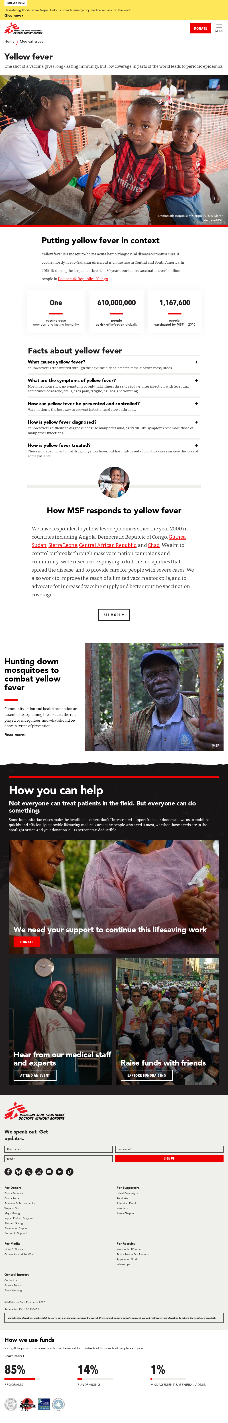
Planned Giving (13, 1223)
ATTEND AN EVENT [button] (35, 1075)
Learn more (13, 1356)
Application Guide (127, 1259)
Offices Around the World (19, 1254)
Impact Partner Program (18, 1218)
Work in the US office (129, 1249)
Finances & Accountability (20, 1203)
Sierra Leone (62, 545)
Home (9, 41)
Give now (12, 15)
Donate (27, 942)
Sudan (39, 545)
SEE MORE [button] (112, 614)
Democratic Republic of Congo (83, 279)
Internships (123, 1264)
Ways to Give (12, 1208)
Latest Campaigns (127, 1193)
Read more (14, 734)
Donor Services (13, 1193)
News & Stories (13, 1249)
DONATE (200, 28)
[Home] (59, 28)
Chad (154, 545)
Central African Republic (107, 545)
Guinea (177, 537)
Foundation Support (16, 1228)
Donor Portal (12, 1198)
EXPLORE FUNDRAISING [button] (146, 1075)
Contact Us (10, 1280)
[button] (114, 361)
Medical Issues (31, 41)
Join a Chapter (125, 1213)
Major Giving (12, 1213)
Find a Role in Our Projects (133, 1254)
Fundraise (122, 1198)
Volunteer (122, 1208)
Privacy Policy (12, 1285)
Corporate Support (15, 1233)
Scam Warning (13, 1290)
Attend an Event (126, 1203)
